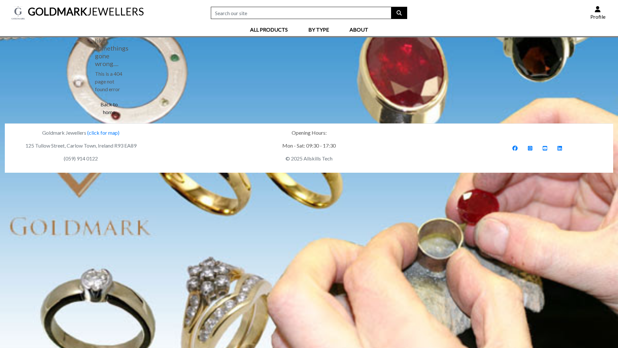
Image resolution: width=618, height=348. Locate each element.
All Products (269, 29)
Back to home (109, 108)
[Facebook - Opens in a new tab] (515, 148)
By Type (318, 29)
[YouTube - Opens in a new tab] (545, 148)
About (359, 29)
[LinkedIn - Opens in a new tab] (559, 148)
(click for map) (103, 133)
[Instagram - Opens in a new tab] (530, 148)
